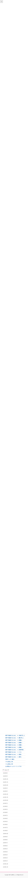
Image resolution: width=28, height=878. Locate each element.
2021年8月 (5, 824)
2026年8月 (5, 773)
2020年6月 (5, 845)
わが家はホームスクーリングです (13, 766)
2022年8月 (5, 812)
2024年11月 (5, 782)
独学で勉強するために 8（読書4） (14, 740)
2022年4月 (5, 818)
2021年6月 (5, 830)
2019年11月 (5, 867)
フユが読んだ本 (9, 764)
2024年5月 (5, 788)
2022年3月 (5, 821)
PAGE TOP (26, 850)
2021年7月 (5, 827)
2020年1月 (5, 860)
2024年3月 (5, 791)
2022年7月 (5, 815)
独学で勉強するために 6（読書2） (14, 745)
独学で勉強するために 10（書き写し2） (15, 735)
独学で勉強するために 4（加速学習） (14, 749)
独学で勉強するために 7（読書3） (14, 742)
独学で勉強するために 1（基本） (13, 756)
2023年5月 (5, 809)
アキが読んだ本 (9, 761)
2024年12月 (5, 779)
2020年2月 (5, 857)
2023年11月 (5, 797)
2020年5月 (5, 848)
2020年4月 (5, 851)
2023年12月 (5, 794)
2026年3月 (5, 776)
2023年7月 (5, 803)
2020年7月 (5, 842)
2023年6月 (5, 806)
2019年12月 (5, 863)
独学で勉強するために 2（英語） (13, 754)
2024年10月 (5, 785)
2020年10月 (5, 833)
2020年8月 (5, 839)
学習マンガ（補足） (10, 759)
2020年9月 (5, 836)
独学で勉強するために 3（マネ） (13, 752)
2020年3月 (5, 854)
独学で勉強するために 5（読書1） (14, 747)
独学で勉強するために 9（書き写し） (14, 737)
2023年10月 (5, 800)
